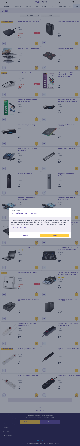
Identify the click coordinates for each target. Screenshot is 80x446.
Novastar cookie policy (20, 227)
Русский (18, 210)
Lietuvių (13, 210)
